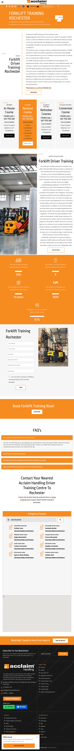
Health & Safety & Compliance (13, 721)
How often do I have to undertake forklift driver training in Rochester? (24, 460)
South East (43, 718)
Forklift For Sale (44, 689)
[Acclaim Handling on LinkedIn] (12, 6)
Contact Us (60, 18)
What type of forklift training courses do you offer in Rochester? (23, 467)
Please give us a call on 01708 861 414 (38, 88)
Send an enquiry (60, 640)
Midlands (43, 726)
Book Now (9, 135)
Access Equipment (45, 678)
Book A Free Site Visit (48, 6)
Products (43, 667)
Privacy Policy (52, 747)
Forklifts (43, 670)
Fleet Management (11, 731)
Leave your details (19, 745)
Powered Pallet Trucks (46, 681)
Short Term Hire (45, 673)
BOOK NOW (34, 92)
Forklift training (30, 37)
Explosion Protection (11, 729)
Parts (7, 723)
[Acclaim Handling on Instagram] (15, 6)
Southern (43, 731)
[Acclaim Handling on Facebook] (7, 6)
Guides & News (44, 686)
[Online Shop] (2, 6)
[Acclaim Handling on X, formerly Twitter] (9, 6)
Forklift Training (44, 683)
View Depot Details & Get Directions (24, 531)
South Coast (44, 737)
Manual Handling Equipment (48, 692)
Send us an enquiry (12, 699)
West (42, 729)
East (42, 723)
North (42, 734)
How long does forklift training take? (14, 454)
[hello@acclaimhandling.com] (38, 6)
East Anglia (43, 721)
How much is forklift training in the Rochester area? (19, 437)
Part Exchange (9, 726)
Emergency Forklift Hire (46, 675)
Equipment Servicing (11, 718)
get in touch (56, 250)
